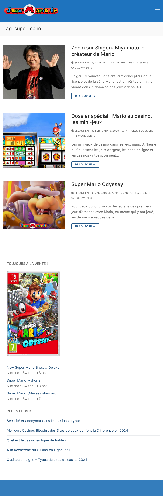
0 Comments (83, 67)
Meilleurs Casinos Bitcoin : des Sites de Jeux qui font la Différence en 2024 (67, 430)
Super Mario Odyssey (97, 184)
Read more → (85, 96)
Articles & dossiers (134, 62)
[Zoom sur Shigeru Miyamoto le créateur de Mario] (34, 72)
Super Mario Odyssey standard (31, 393)
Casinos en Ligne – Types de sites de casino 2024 (47, 460)
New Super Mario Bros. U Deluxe (33, 367)
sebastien (81, 62)
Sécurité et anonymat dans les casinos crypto (43, 421)
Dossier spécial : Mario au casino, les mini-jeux (111, 119)
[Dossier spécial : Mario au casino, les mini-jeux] (34, 140)
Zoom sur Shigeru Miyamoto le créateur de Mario (108, 51)
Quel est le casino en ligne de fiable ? (36, 440)
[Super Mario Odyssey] (34, 205)
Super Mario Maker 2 (24, 380)
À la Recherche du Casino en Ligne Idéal (39, 450)
